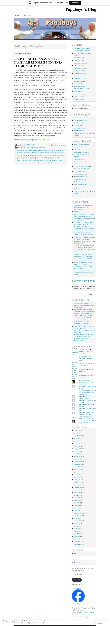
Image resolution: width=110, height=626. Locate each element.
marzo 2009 (77, 505)
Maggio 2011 (77, 448)
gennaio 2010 (77, 482)
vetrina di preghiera (83, 356)
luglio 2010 (77, 474)
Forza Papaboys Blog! (79, 159)
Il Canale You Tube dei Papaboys (82, 169)
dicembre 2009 (77, 485)
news (31, 155)
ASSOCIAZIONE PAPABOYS (82, 51)
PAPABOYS (29, 15)
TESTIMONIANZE (79, 99)
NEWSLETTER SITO (79, 86)
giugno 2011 (77, 446)
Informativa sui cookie (39, 623)
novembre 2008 (78, 516)
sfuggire (19, 160)
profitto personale (35, 158)
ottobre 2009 (77, 490)
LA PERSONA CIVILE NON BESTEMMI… (86, 351)
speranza (36, 160)
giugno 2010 (77, 477)
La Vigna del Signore (79, 128)
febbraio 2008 (77, 539)
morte (27, 155)
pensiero (19, 158)
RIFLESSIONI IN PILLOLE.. (82, 89)
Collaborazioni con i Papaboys (81, 152)
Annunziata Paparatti (84, 349)
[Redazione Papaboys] (78, 602)
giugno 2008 (77, 528)
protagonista (52, 158)
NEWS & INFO (31, 145)
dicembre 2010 (77, 461)
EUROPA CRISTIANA (80, 73)
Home (18, 15)
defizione (27, 150)
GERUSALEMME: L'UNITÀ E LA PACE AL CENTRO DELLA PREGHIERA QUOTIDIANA (83, 322)
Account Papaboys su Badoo (81, 144)
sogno (25, 160)
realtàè (58, 158)
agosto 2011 (77, 441)
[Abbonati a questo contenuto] (72, 280)
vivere (55, 163)
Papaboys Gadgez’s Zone (80, 174)
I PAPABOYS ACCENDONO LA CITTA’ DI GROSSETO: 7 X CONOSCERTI (83, 207)
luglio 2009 (77, 495)
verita (48, 163)
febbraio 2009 (77, 508)
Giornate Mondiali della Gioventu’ (82, 166)
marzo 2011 (77, 454)
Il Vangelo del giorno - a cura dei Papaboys (83, 612)
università (42, 163)
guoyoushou (82, 386)
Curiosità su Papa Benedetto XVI (82, 120)
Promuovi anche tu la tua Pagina (80, 617)
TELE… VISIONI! (79, 96)
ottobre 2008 (77, 518)
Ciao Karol (76, 118)
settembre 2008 (78, 521)
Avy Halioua (82, 363)
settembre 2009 (78, 492)
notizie (41, 155)
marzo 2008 (77, 536)
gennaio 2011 (77, 459)
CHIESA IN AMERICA (80, 63)
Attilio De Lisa (82, 369)
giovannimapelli (83, 421)
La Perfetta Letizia (78, 125)
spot (46, 160)
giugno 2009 (77, 497)
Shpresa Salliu (82, 375)
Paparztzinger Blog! (79, 130)
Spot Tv (51, 160)
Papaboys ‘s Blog (81, 9)
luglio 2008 (77, 526)
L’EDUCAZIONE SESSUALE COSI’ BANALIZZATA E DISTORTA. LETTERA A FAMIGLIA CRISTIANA (84, 233)
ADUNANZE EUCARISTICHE (82, 48)
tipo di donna (58, 160)
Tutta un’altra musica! (79, 196)
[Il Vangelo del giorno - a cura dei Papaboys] (72, 615)
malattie (47, 153)
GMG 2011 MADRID (80, 81)
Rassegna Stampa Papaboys (81, 184)
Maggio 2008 (77, 531)
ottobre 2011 (77, 438)
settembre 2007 (78, 544)
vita (52, 163)
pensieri (61, 155)
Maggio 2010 (77, 479)
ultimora (30, 163)
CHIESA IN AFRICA (80, 60)
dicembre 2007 (77, 541)
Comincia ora (75, 2)
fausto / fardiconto (83, 380)
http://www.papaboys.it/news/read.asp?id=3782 (35, 140)
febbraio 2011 (77, 456)
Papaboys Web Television (80, 182)
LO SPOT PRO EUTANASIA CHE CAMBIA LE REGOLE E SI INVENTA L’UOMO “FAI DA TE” (38, 62)
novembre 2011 (78, 436)
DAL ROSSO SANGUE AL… (87, 390)
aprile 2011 (77, 451)
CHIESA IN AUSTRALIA (81, 68)
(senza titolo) (77, 211)
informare (27, 153)
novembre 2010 (78, 464)
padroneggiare (54, 155)
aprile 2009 (77, 503)
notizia (36, 155)
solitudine (30, 160)
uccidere (24, 163)
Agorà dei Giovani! (79, 147)
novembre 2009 (78, 487)
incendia (60, 150)
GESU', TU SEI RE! (79, 76)
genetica (39, 150)
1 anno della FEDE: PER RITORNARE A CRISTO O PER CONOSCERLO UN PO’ (84, 273)
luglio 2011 (77, 443)
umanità (36, 163)
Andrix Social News (84, 416)
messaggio (53, 153)
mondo (23, 155)
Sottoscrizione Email (83, 568)
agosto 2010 (77, 472)
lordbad (80, 400)
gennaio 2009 (77, 510)
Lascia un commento (60, 145)
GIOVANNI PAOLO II (80, 78)
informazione (35, 153)
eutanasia (34, 150)
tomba (19, 163)
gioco (45, 150)
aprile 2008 (77, 534)
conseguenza (34, 147)
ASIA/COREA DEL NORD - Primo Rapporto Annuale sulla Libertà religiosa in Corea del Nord (84, 305)
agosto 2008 (77, 523)
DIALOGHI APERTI (79, 71)
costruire (42, 147)
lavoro (42, 153)
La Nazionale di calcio (79, 171)
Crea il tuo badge (76, 604)
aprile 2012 (77, 433)
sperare (42, 160)
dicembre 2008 (77, 513)
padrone (46, 155)
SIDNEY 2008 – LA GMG (81, 94)
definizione (20, 150)
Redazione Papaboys (77, 588)
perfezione (26, 158)
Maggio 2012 (77, 430)
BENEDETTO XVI (79, 58)
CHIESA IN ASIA (79, 65)
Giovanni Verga (52, 150)
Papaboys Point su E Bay (83, 282)
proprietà (44, 158)
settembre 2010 (78, 469)
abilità (24, 147)
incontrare (20, 153)
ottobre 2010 (77, 467)
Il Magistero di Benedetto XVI (81, 123)
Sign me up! (77, 580)
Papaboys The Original (80, 179)
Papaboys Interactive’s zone (81, 176)
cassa (28, 147)
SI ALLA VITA (78, 91)
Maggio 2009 (77, 500)
